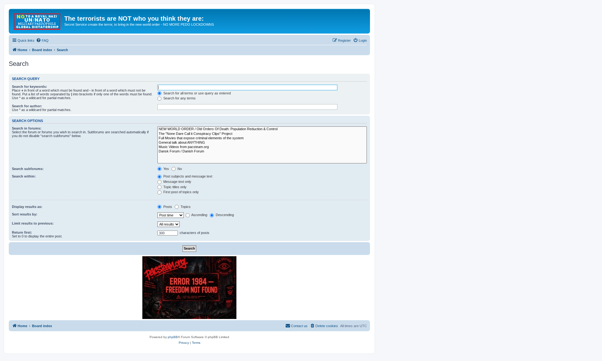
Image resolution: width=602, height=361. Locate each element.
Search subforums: (28, 169)
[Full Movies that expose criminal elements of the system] (262, 138)
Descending (224, 215)
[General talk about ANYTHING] (262, 143)
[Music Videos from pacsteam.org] (262, 147)
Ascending (199, 215)
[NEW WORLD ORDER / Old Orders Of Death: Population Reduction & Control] (262, 129)
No (179, 169)
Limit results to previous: (33, 223)
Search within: (24, 176)
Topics (185, 207)
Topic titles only (174, 187)
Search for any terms (179, 98)
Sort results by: (24, 214)
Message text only (176, 181)
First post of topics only (180, 192)
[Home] (37, 20)
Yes (165, 169)
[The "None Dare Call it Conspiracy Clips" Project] (262, 134)
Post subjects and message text (187, 176)
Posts (167, 207)
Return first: (22, 232)
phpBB (173, 337)
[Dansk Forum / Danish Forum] (262, 151)
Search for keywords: (29, 86)
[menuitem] (42, 40)
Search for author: (27, 106)
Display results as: (27, 207)
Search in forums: (26, 128)
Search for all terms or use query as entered (196, 93)
